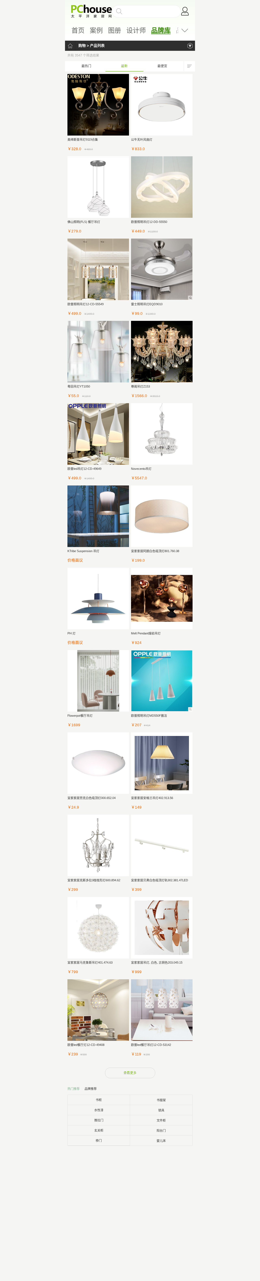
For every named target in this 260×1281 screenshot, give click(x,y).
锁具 (161, 1110)
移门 (99, 1140)
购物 (82, 46)
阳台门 (161, 1130)
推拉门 (98, 1120)
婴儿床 (161, 1140)
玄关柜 (98, 1130)
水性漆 (98, 1110)
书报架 (161, 1100)
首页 (78, 30)
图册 (114, 30)
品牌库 (161, 30)
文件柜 (161, 1120)
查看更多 (130, 1073)
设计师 (136, 30)
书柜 (99, 1100)
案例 (96, 30)
